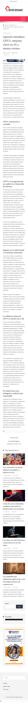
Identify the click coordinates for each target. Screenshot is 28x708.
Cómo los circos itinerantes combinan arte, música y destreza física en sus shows (13, 506)
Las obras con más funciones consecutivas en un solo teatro (14, 542)
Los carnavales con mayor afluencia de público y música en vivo (13, 469)
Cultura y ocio (7, 33)
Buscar (7, 603)
